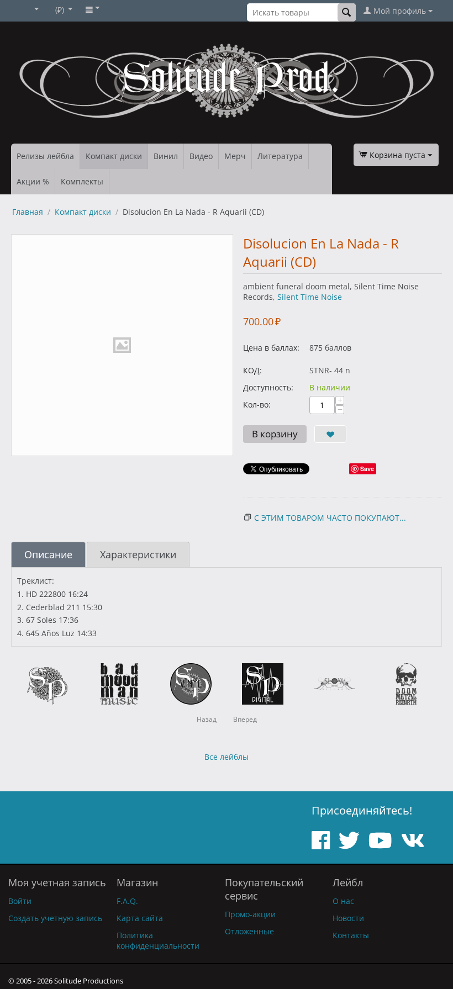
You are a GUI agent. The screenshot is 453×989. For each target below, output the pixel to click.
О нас (343, 901)
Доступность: (268, 387)
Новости (348, 918)
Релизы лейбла (45, 156)
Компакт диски (114, 156)
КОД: (252, 370)
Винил (166, 156)
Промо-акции (250, 914)
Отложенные (249, 931)
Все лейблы (226, 757)
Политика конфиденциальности (158, 940)
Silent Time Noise (309, 297)
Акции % (33, 181)
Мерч (235, 156)
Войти (19, 901)
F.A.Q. (127, 901)
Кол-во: (257, 404)
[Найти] (347, 12)
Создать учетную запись (55, 918)
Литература (280, 156)
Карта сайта (140, 918)
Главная (27, 212)
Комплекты (82, 181)
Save (367, 468)
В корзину (275, 433)
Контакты (351, 935)
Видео (201, 156)
